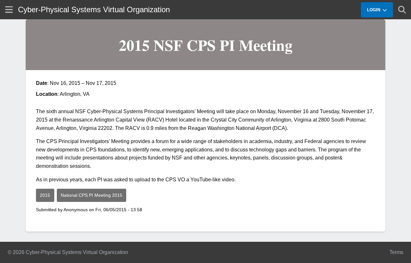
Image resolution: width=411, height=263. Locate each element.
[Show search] (402, 10)
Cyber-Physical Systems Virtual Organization (94, 9)
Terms (396, 252)
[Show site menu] (9, 9)
